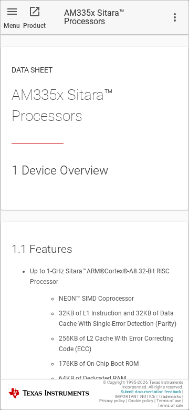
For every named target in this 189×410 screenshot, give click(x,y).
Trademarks (170, 396)
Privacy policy (112, 400)
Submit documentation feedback (151, 392)
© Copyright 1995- (125, 382)
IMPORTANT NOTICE (135, 396)
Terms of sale (170, 405)
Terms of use (168, 400)
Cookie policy (140, 400)
